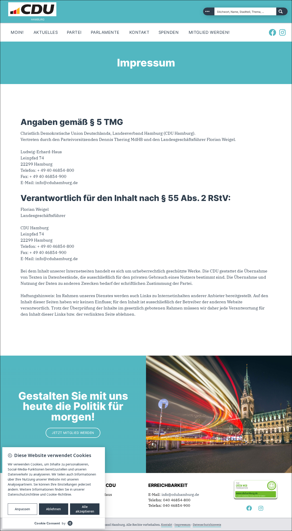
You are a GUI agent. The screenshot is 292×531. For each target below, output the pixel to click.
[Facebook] (272, 32)
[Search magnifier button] (282, 11)
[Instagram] (282, 32)
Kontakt (166, 525)
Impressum (182, 525)
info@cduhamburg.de (56, 182)
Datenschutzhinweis (207, 525)
